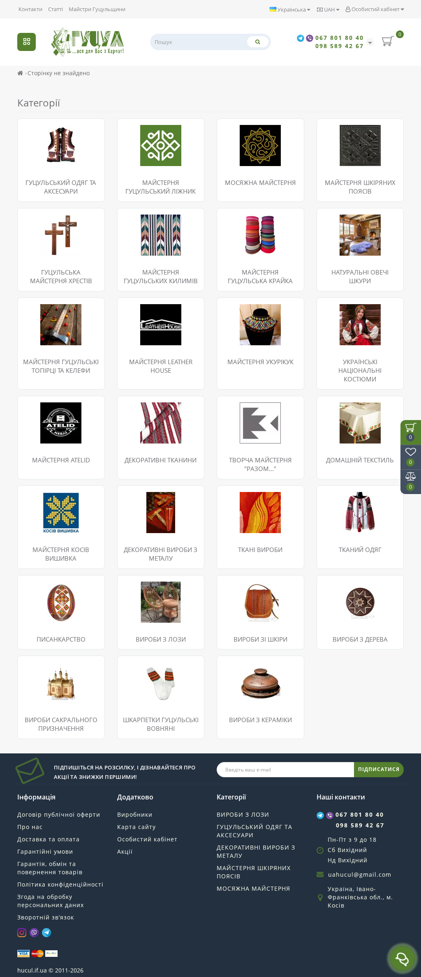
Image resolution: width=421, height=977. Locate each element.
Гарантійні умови (45, 851)
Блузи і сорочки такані (355, 495)
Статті (55, 9)
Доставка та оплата (48, 839)
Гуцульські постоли (51, 128)
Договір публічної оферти (58, 814)
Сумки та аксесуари (251, 585)
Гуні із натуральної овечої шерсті (161, 151)
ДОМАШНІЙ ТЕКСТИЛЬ (360, 460)
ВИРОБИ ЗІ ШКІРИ (260, 639)
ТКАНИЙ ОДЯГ (360, 549)
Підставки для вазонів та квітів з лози (159, 589)
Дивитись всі (42, 169)
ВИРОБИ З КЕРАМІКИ (260, 720)
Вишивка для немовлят (57, 526)
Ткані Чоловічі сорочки (356, 506)
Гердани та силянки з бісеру (64, 149)
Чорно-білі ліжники (151, 176)
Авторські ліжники (150, 165)
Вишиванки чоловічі (53, 495)
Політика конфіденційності (60, 884)
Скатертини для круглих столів (357, 441)
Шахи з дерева (344, 595)
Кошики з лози (144, 614)
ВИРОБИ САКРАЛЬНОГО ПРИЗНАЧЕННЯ (61, 724)
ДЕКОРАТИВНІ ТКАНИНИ (161, 460)
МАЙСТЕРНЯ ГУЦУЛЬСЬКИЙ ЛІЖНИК (160, 186)
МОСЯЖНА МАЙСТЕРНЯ (253, 888)
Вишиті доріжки (345, 406)
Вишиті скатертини (350, 416)
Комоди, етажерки (149, 624)
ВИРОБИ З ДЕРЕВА (360, 639)
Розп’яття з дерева (50, 666)
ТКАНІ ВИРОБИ (260, 549)
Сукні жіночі (41, 516)
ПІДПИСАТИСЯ (379, 769)
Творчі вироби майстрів (357, 616)
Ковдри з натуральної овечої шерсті (165, 133)
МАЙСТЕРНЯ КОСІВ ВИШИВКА (60, 553)
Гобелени (236, 495)
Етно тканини (143, 406)
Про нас (30, 827)
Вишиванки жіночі (50, 506)
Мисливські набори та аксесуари (255, 599)
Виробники (135, 814)
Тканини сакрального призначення (154, 431)
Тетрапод (37, 686)
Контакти (30, 9)
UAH (329, 9)
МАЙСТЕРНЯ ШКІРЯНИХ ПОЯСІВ (254, 872)
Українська (291, 9)
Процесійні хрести (50, 676)
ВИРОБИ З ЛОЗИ (161, 639)
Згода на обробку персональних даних (50, 901)
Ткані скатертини (347, 426)
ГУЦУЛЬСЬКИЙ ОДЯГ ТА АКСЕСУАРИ (60, 186)
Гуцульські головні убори (59, 139)
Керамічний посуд (249, 666)
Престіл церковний (51, 696)
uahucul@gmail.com (359, 874)
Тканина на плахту (150, 416)
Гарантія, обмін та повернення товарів (50, 868)
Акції (125, 851)
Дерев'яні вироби (348, 606)
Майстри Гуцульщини (97, 9)
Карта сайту (136, 827)
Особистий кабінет (375, 9)
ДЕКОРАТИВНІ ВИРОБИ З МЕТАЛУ (256, 851)
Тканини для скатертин (157, 445)
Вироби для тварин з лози (161, 603)
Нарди (332, 585)
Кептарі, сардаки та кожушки (65, 159)
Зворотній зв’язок (45, 917)
